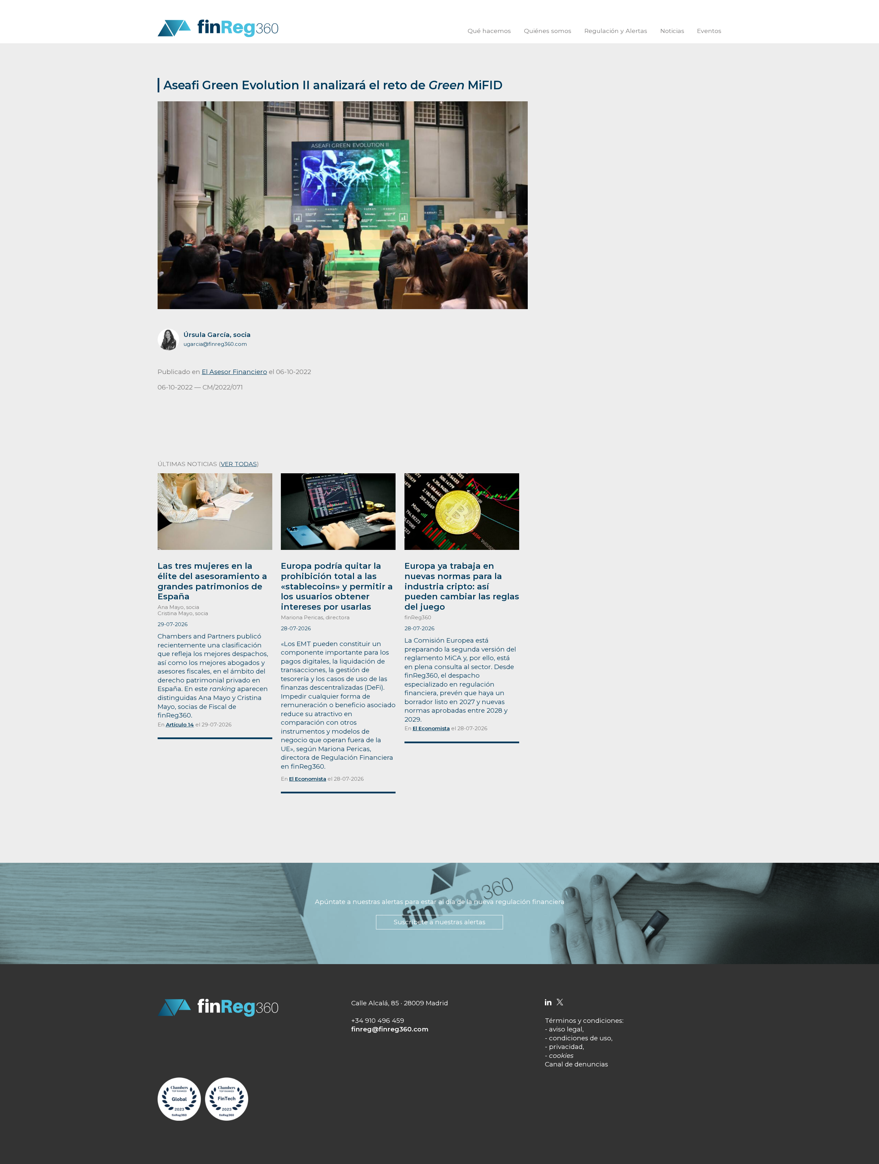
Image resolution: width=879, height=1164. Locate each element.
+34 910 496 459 (377, 1021)
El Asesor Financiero (234, 372)
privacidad (566, 1047)
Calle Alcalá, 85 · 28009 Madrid (399, 1003)
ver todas (239, 463)
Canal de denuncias (576, 1064)
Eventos (709, 30)
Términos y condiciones (583, 1021)
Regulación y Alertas (615, 30)
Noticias (672, 30)
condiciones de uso (580, 1038)
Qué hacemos (489, 30)
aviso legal (565, 1029)
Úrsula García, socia (217, 335)
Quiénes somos (547, 30)
